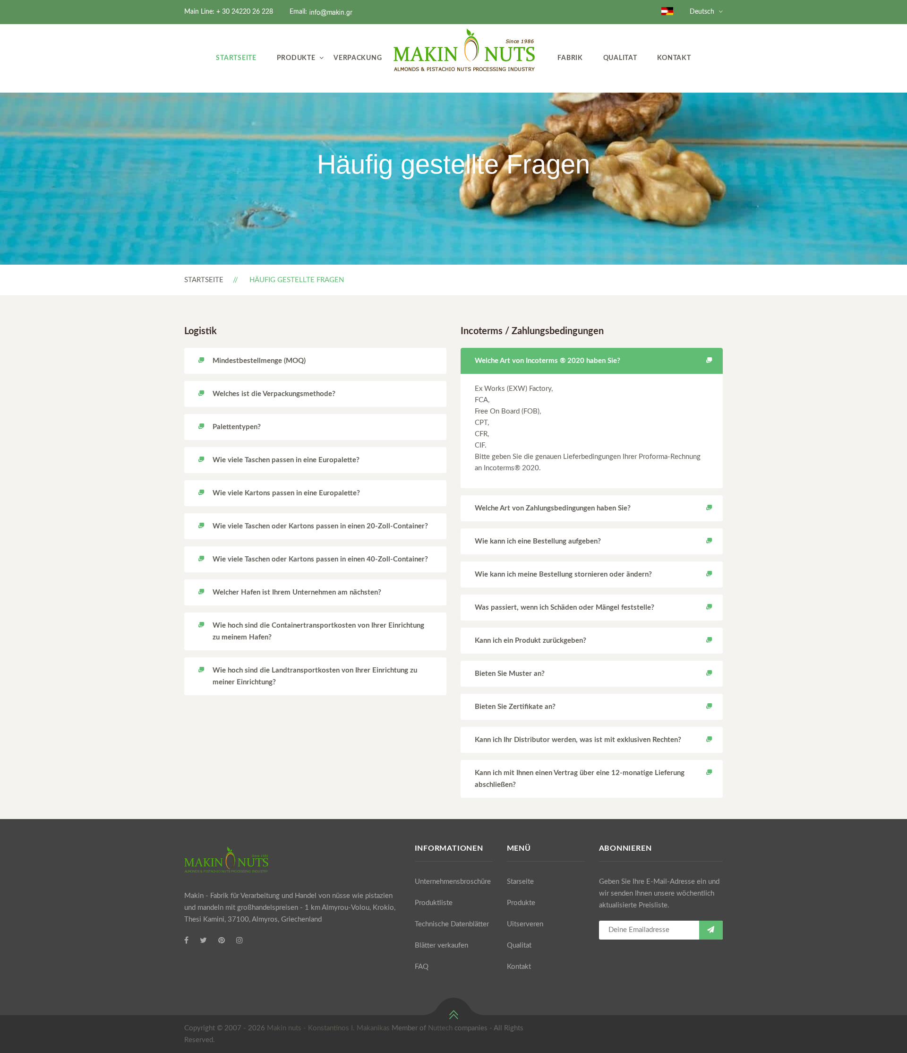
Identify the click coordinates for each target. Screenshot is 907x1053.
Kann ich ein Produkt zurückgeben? (530, 640)
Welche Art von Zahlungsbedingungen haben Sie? (553, 508)
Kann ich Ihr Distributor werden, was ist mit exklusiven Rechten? (578, 739)
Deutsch (702, 12)
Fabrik (569, 57)
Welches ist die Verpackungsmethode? (274, 393)
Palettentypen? (237, 427)
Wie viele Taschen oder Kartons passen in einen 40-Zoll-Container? (320, 559)
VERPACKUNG (358, 57)
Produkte (296, 57)
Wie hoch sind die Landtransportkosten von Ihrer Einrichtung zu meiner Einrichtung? (315, 676)
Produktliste (434, 902)
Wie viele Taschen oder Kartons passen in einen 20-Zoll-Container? (320, 526)
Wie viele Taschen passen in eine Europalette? (286, 460)
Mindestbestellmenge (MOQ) (259, 360)
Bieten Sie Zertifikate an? (515, 706)
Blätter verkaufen (441, 945)
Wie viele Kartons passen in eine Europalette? (286, 493)
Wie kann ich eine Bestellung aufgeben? (538, 541)
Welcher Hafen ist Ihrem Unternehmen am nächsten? (297, 592)
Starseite (520, 881)
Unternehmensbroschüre (453, 881)
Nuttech (440, 1028)
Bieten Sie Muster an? (510, 673)
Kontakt (674, 57)
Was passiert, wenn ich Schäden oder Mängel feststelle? (564, 607)
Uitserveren (525, 924)
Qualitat (620, 57)
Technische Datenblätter (452, 924)
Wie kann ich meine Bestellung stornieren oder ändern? (563, 574)
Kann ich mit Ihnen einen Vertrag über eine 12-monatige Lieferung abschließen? (580, 778)
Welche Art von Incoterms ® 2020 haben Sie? (547, 360)
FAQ (421, 966)
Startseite (236, 57)
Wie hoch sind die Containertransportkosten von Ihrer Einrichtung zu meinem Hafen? (318, 631)
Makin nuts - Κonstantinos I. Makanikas (328, 1028)
